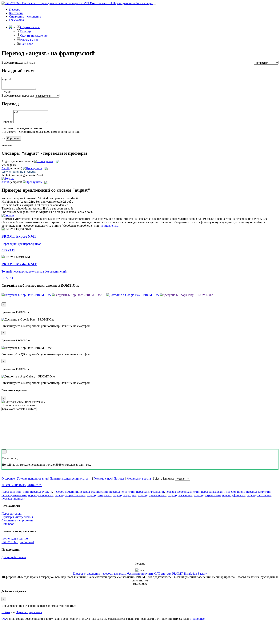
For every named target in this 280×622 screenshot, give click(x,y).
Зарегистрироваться (29, 612)
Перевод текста (12, 513)
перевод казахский (258, 491)
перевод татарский (99, 495)
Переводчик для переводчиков (21, 243)
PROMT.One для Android (18, 542)
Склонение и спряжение (17, 520)
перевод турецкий (124, 495)
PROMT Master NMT (19, 264)
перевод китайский (14, 495)
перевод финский (233, 495)
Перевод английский (15, 491)
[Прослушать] (43, 161)
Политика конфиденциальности (70, 478)
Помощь (25, 31)
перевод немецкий (66, 491)
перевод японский (13, 498)
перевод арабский (212, 491)
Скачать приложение (33, 35)
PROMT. (115, 3)
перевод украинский (207, 495)
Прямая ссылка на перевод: (19, 405)
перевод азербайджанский (183, 491)
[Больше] (8, 215)
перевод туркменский (152, 495)
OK (4, 618)
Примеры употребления (17, 517)
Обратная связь (30, 27)
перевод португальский (70, 495)
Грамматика (17, 20)
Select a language (163, 478)
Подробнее (197, 618)
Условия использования (32, 478)
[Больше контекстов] (8, 178)
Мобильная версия (139, 478)
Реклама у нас (29, 39)
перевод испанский (122, 491)
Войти (6, 612)
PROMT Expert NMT (19, 236)
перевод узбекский (180, 495)
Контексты (16, 13)
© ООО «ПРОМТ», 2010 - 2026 (22, 485)
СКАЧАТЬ (8, 250)
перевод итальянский (150, 491)
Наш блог (8, 523)
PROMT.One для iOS (15, 538)
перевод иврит (235, 491)
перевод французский (93, 491)
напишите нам (109, 225)
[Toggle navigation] (154, 4)
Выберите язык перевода (18, 95)
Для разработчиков (14, 557)
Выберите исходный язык (18, 62)
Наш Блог (26, 44)
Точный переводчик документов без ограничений (34, 271)
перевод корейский (40, 495)
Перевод (14, 9)
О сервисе (8, 478)
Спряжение (25, 16)
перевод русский (41, 491)
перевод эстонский (259, 495)
